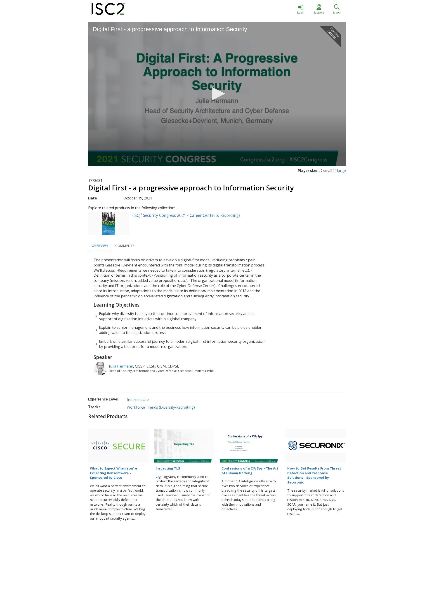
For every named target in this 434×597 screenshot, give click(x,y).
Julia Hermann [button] (121, 366)
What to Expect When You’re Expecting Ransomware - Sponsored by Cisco (113, 473)
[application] (217, 94)
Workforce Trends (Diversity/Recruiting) (161, 407)
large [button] (341, 170)
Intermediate (138, 399)
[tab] (100, 245)
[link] (301, 9)
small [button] (327, 170)
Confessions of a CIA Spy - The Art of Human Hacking (250, 470)
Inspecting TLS (168, 468)
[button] (217, 94)
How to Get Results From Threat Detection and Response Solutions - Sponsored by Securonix (314, 475)
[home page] (131, 9)
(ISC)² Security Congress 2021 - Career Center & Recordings (186, 215)
